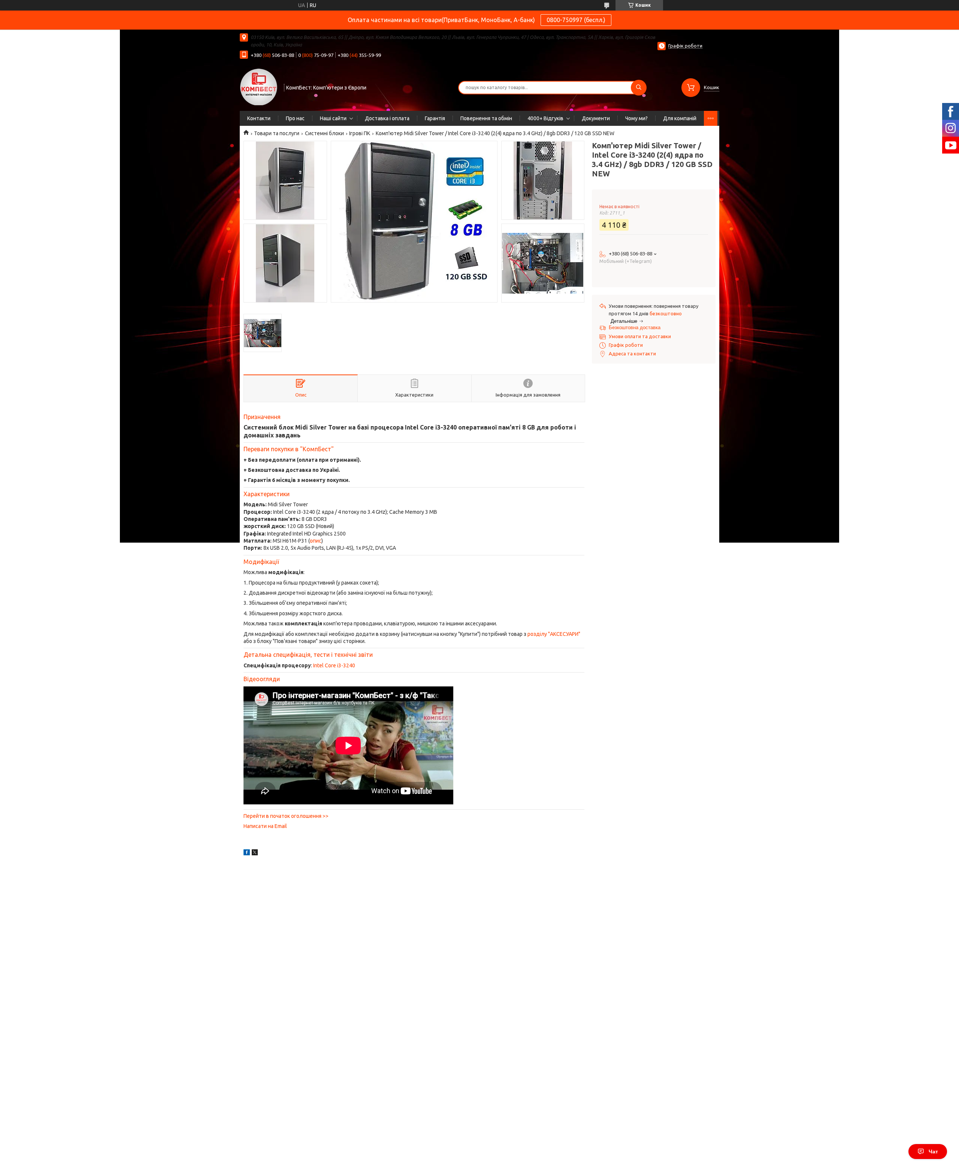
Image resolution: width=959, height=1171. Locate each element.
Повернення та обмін (486, 118)
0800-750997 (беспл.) (576, 19)
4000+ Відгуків (545, 118)
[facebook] (246, 853)
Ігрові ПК (359, 133)
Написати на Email (265, 826)
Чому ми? (636, 118)
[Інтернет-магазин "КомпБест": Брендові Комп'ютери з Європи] (258, 86)
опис (315, 541)
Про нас (295, 118)
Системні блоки (324, 133)
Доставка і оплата (387, 118)
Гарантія (435, 118)
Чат (933, 1152)
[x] (255, 853)
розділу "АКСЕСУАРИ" (553, 634)
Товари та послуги (276, 133)
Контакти (258, 118)
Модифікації (261, 561)
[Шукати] (639, 87)
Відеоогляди (261, 679)
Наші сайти (333, 118)
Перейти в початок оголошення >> (286, 816)
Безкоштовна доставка (634, 327)
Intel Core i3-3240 (334, 665)
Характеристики (266, 494)
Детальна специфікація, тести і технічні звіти (308, 654)
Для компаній (679, 118)
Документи (596, 118)
